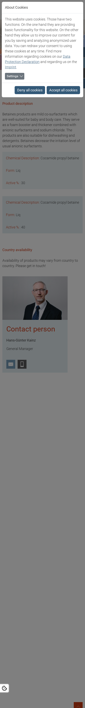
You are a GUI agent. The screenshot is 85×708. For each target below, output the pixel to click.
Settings (12, 76)
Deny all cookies (29, 90)
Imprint (10, 67)
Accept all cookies (63, 90)
